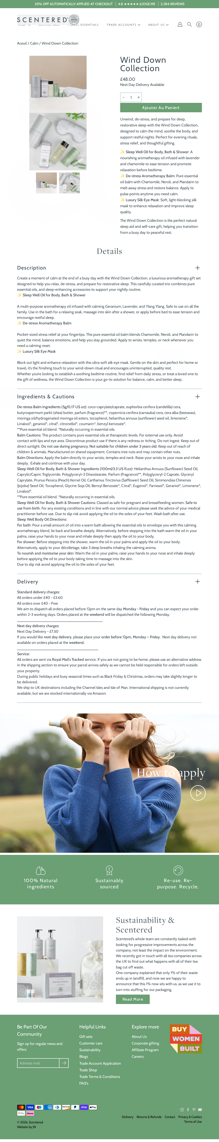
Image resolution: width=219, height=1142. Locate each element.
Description (31, 268)
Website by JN (26, 1127)
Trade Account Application (100, 1063)
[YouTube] (200, 1109)
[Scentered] (48, 20)
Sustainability (90, 1050)
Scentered (36, 1122)
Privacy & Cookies (190, 1117)
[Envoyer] (64, 1063)
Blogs (83, 1056)
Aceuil (22, 43)
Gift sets (85, 1036)
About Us (139, 1036)
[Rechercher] (189, 24)
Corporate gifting (145, 1043)
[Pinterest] (194, 1109)
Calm (34, 43)
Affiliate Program (145, 1050)
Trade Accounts (121, 24)
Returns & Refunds (149, 1117)
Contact (170, 1117)
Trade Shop (88, 1070)
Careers (138, 1056)
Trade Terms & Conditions (99, 1076)
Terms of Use (193, 1122)
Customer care (90, 1043)
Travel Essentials (83, 24)
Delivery (27, 581)
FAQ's (83, 1083)
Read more (133, 999)
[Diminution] (123, 97)
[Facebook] (188, 1109)
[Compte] (180, 24)
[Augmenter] (138, 97)
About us (156, 24)
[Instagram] (182, 1109)
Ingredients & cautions (46, 396)
